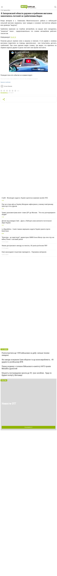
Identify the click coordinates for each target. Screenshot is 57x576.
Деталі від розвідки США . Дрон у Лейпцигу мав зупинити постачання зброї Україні (27, 222)
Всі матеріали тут (28, 427)
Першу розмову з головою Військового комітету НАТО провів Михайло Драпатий (26, 367)
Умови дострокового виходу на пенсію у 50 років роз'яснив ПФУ (24, 246)
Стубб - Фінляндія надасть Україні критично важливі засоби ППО (25, 198)
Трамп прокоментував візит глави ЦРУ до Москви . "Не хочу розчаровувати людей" (28, 214)
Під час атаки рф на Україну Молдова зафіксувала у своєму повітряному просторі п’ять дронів (27, 205)
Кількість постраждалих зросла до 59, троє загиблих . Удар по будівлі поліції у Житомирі (27, 374)
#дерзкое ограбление (5, 82)
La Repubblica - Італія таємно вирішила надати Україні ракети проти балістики (26, 230)
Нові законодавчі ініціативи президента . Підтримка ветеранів (24, 252)
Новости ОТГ (9, 403)
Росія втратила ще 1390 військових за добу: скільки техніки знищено (25, 354)
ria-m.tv (13, 37)
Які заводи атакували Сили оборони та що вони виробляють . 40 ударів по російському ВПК (27, 360)
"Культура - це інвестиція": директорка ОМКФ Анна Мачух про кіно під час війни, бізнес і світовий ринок (28, 238)
